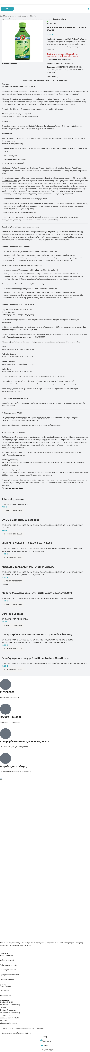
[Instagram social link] (47, 2)
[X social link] (45, 2)
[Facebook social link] (42, 2)
